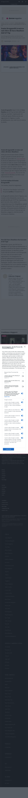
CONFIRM (8, 449)
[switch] (22, 376)
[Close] (25, 347)
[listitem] (14, 373)
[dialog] (14, 399)
